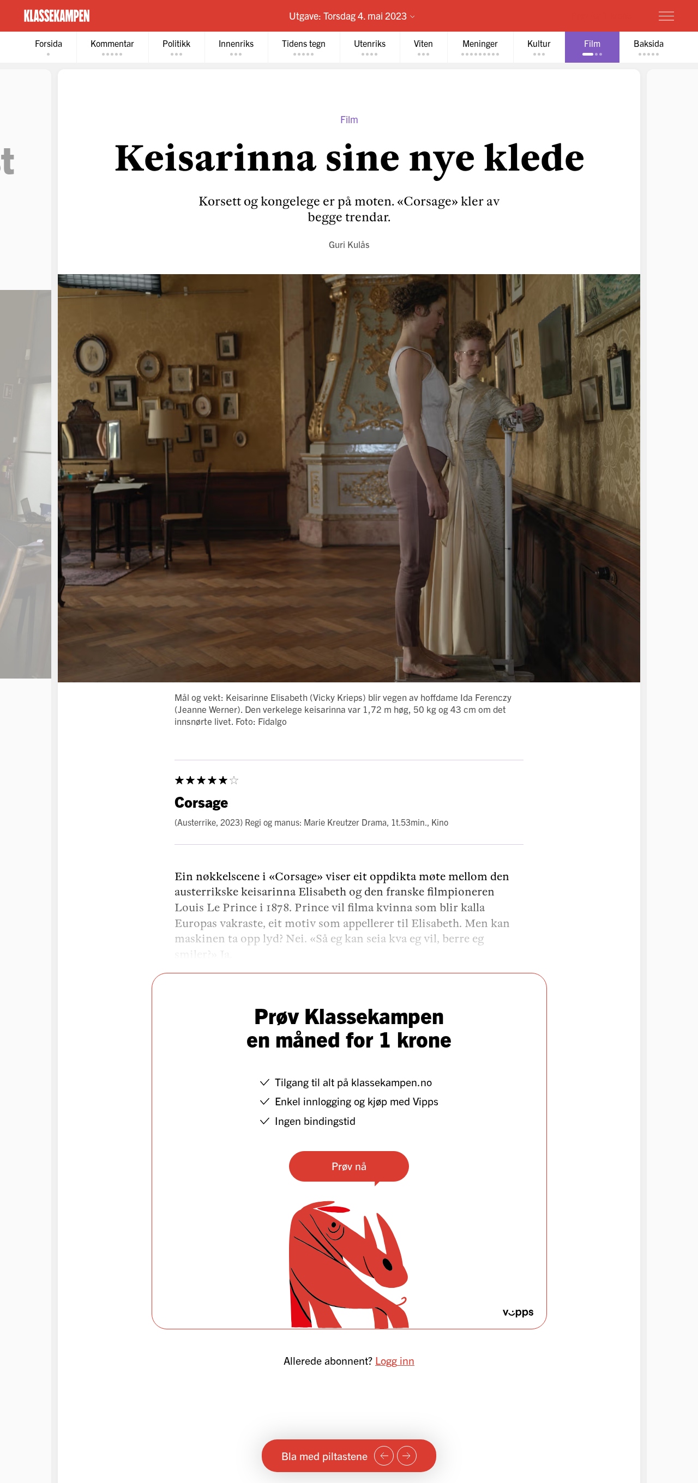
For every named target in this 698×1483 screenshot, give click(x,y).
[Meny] (666, 16)
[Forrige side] (384, 1456)
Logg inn (394, 1360)
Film (349, 119)
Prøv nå (349, 1165)
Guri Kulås (349, 244)
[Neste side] (407, 1456)
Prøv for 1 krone (601, 15)
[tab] (48, 47)
